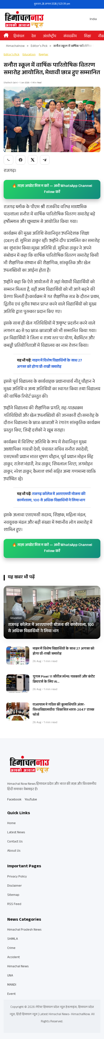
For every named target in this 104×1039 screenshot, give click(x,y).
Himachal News (18, 967)
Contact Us (14, 842)
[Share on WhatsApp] (8, 160)
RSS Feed (14, 904)
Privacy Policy (17, 877)
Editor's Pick (39, 46)
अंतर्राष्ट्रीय (49, 37)
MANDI (11, 985)
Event (11, 994)
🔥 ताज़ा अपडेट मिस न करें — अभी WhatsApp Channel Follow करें (52, 189)
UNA (10, 976)
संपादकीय (70, 37)
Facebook (14, 800)
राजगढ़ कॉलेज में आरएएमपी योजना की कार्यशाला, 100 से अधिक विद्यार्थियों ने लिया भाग (51, 497)
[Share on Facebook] (20, 160)
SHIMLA (12, 939)
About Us (13, 851)
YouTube (31, 800)
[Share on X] (32, 160)
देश (33, 37)
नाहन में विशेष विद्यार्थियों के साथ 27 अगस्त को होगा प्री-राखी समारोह (49, 364)
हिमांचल (18, 37)
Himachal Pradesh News (24, 930)
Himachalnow (15, 46)
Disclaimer (14, 886)
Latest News (16, 833)
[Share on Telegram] (45, 160)
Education (29, 54)
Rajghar (43, 54)
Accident (13, 958)
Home (11, 824)
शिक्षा (87, 37)
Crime (11, 948)
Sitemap (13, 895)
